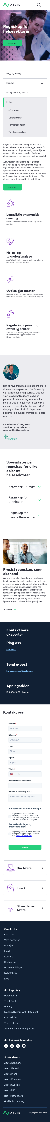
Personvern (10, 995)
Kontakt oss (10, 962)
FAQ (6, 978)
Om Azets (9, 934)
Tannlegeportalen (17, 125)
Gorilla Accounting (14, 1101)
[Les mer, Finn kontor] (41, 887)
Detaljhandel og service (17, 93)
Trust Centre (11, 1001)
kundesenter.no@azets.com (19, 670)
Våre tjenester (12, 940)
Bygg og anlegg (13, 73)
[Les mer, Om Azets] (41, 867)
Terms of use (11, 1023)
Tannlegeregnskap (17, 132)
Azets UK (9, 1090)
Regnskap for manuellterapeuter (22, 515)
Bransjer (8, 945)
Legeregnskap (15, 118)
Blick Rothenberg (13, 1096)
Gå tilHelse (14, 111)
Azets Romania (12, 1079)
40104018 (11, 649)
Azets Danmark (12, 1063)
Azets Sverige (12, 1085)
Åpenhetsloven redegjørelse (19, 1028)
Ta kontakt (12, 43)
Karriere (8, 956)
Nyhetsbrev (10, 973)
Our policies (10, 1017)
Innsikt (8, 951)
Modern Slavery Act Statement (21, 1012)
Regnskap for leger (22, 486)
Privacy (8, 1006)
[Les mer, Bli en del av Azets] (41, 907)
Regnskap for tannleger (18, 500)
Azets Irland (10, 1074)
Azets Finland (11, 1068)
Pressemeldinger (13, 967)
